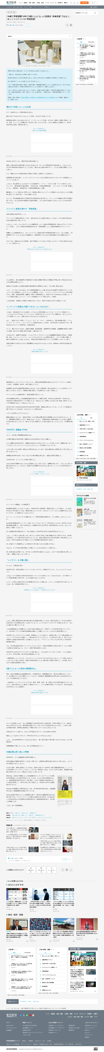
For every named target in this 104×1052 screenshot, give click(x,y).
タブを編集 (94, 7)
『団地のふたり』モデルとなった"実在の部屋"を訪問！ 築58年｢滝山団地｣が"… (87, 54)
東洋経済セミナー (53, 1032)
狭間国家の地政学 (88, 520)
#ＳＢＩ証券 (31, 817)
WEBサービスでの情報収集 (12, 1044)
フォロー (27, 25)
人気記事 (79, 39)
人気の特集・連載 (82, 415)
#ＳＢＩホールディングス (44, 817)
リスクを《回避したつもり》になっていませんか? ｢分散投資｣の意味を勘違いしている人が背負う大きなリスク (50, 836)
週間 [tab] (91, 417)
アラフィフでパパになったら (86, 440)
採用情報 (31, 1040)
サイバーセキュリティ (11, 1027)
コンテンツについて (90, 1027)
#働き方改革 (90, 489)
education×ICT (9, 1025)
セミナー (52, 2)
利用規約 (87, 1037)
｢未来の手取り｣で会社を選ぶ (86, 429)
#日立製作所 (79, 489)
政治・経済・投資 (17, 7)
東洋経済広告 (72, 1025)
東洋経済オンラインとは (81, 12)
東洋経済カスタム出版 (74, 1027)
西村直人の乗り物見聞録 (85, 448)
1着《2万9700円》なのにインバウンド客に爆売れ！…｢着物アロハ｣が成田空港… (87, 46)
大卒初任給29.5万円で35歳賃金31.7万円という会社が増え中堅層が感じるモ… (88, 62)
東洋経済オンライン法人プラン (56, 1025)
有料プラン (87, 1030)
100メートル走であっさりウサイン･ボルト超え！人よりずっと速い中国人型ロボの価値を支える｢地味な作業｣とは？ (40, 934)
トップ (20, 2)
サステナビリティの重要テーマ (87, 432)
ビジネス (9, 7)
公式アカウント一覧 (40, 1040)
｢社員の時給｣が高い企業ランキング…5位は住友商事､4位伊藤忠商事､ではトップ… (88, 70)
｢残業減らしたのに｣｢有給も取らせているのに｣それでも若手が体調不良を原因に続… (87, 77)
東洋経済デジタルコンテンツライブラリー (33, 1032)
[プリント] (71, 25)
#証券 (30, 815)
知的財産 (35, 1044)
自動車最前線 (83, 436)
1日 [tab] (81, 417)
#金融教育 (32, 813)
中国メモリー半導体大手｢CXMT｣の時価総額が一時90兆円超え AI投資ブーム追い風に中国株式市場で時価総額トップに (77, 973)
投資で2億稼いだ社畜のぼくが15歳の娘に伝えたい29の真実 (37, 97)
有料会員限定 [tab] (91, 42)
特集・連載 (32, 2)
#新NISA (24, 813)
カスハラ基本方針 (69, 1044)
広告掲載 (49, 1040)
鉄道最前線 (82, 451)
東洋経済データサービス (54, 1030)
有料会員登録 (84, 2)
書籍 (65, 2)
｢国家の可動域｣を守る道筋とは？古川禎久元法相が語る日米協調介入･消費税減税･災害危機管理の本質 (17, 935)
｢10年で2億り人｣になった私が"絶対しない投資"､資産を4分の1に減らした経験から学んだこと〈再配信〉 (50, 842)
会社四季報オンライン (28, 1027)
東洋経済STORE (27, 1030)
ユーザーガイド (88, 1035)
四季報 (59, 2)
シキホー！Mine (26, 1035)
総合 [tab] (81, 42)
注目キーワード (80, 485)
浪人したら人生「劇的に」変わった (88, 421)
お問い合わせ (78, 1044)
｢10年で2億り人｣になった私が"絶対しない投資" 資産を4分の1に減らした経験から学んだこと (16, 849)
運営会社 (24, 1040)
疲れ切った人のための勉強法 (90, 499)
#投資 (16, 813)
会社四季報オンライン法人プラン (57, 1027)
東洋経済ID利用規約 (58, 1044)
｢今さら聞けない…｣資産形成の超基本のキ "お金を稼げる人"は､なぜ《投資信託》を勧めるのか (16, 829)
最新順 (25, 2)
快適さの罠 (86, 509)
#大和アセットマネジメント (18, 817)
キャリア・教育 (28, 7)
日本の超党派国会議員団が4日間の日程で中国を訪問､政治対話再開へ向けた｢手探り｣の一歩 (87, 933)
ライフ (35, 7)
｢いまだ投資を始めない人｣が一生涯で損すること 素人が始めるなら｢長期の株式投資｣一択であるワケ (16, 836)
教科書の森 (71, 1030)
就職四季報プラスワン (85, 425)
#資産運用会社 (38, 815)
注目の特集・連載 (81, 462)
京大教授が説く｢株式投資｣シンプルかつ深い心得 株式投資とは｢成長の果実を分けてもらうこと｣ (50, 849)
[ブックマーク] (67, 25)
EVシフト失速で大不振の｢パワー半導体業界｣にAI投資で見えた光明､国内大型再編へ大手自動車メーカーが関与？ (77, 986)
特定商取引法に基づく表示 (45, 1044)
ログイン (93, 2)
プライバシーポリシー (26, 1044)
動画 (42, 2)
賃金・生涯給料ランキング (86, 444)
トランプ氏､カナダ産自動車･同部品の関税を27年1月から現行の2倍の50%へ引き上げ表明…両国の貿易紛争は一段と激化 (63, 934)
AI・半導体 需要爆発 (82, 478)
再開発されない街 (84, 455)
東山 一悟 (12, 25)
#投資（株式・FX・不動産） (18, 815)
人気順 (38, 2)
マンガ (47, 2)
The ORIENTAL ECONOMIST (30, 1025)
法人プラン (87, 1032)
